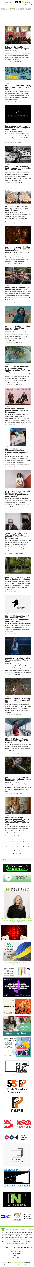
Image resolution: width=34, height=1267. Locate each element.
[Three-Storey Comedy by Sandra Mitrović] (18, 73)
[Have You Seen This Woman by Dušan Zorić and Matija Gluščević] (18, 805)
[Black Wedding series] (18, 686)
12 (23, 846)
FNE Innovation (17, 1256)
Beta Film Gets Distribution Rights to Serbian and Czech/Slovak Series (18, 660)
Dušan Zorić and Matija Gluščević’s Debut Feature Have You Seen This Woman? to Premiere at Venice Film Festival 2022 (17, 821)
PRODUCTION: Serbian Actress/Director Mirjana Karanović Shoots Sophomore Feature (16, 451)
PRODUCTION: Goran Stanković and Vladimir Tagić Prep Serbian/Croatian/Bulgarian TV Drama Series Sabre (17, 618)
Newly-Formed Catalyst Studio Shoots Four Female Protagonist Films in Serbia (17, 127)
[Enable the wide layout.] (32, 2)
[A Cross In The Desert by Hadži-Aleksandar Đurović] (18, 314)
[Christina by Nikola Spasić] (18, 565)
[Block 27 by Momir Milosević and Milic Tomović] (18, 646)
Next (19, 851)
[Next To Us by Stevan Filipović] (18, 727)
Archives (17, 1260)
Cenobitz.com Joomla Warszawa (22, 1264)
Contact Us (16, 1262)
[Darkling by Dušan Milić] (18, 275)
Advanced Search (17, 1258)
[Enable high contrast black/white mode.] (16, 2)
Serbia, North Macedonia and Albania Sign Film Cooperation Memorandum (16, 410)
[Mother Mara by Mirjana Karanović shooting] (18, 437)
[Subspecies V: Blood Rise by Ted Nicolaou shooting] (18, 235)
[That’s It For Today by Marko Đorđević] (18, 354)
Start (4, 842)
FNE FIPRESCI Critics (17, 1251)
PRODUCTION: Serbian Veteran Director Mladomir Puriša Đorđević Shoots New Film (18, 779)
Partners (11, 1262)
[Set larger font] (32, 5)
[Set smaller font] (26, 5)
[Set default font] (29, 5)
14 (14, 850)
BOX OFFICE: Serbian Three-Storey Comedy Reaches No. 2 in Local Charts (18, 87)
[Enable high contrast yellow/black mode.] (23, 2)
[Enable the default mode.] (10, 2)
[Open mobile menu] (17, 15)
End (22, 851)
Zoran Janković (18, 61)
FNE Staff (17, 302)
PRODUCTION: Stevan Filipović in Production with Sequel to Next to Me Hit (17, 740)
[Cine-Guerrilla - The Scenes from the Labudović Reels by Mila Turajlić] (18, 521)
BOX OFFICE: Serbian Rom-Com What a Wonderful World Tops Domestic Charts (16, 208)
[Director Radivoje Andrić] (18, 154)
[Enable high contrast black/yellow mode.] (20, 2)
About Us (21, 1262)
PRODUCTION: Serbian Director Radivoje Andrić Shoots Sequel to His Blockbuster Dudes (18, 168)
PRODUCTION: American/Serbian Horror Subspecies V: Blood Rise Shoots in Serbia (17, 248)
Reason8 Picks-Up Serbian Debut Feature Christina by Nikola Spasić (18, 578)
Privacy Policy (5, 1262)
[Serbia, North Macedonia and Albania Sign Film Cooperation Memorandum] (18, 396)
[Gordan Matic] (18, 35)
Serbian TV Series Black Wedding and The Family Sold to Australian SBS (18, 700)
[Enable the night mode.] (13, 2)
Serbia (7, 44)
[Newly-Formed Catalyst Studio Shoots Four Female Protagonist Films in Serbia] (18, 114)
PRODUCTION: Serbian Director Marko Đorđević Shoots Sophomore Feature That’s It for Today (17, 369)
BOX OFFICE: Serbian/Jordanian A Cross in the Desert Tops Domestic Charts (17, 328)
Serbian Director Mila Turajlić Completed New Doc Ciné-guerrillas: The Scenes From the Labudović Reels (17, 535)
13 (28, 846)
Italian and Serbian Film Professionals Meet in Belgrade (17, 48)
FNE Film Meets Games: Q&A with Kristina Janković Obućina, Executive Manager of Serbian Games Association (17, 493)
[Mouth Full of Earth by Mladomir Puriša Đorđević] (18, 765)
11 (17, 846)
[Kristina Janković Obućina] (18, 479)
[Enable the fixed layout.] (29, 2)
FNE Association (17, 1254)
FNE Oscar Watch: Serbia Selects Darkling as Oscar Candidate (17, 288)
